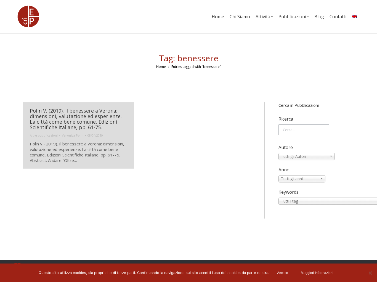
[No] (370, 273)
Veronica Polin (72, 135)
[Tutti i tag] (316, 201)
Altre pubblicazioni (44, 135)
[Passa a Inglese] (354, 16)
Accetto (282, 273)
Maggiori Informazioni (317, 273)
